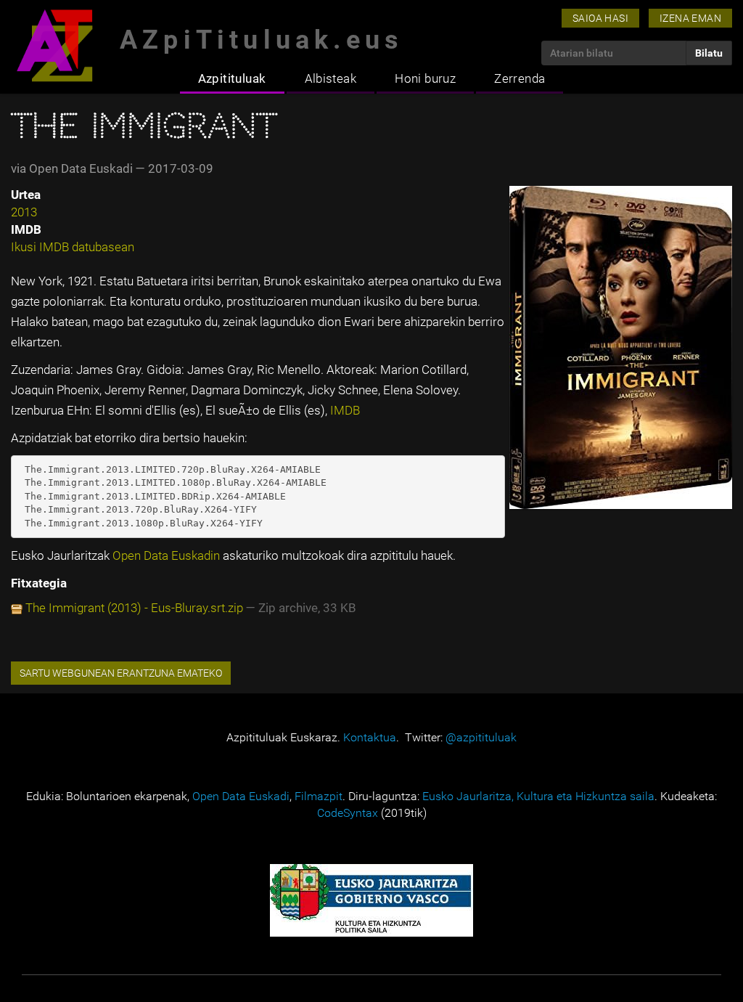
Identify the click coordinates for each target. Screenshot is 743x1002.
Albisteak (331, 78)
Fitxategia (39, 583)
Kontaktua (369, 737)
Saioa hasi (600, 18)
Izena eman (690, 18)
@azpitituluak (481, 737)
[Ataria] (54, 45)
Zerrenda (519, 78)
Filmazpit (318, 796)
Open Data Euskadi (241, 796)
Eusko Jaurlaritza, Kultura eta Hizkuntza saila (538, 796)
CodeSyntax (347, 813)
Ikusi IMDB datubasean (72, 247)
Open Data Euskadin (167, 555)
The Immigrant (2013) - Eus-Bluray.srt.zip (134, 607)
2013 (24, 212)
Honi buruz (425, 78)
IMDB (345, 410)
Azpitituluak (232, 78)
